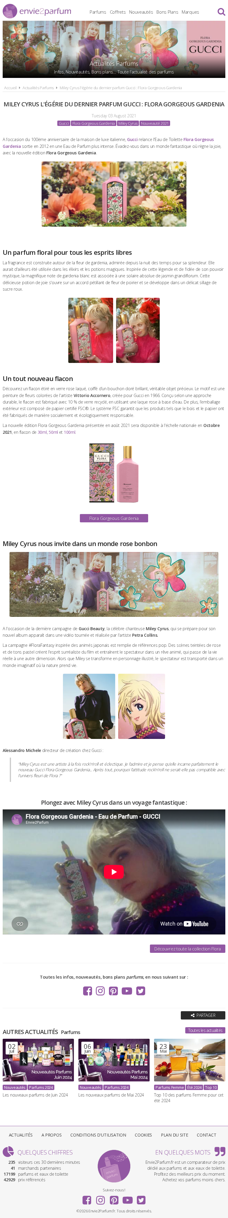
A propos (52, 1135)
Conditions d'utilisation (98, 1135)
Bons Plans (167, 12)
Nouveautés (141, 12)
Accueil (10, 87)
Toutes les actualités (205, 1030)
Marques (190, 12)
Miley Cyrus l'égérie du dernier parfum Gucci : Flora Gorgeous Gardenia (121, 87)
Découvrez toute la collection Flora (187, 949)
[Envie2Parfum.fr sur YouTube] (127, 991)
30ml (42, 432)
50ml (53, 432)
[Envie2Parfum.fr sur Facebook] (87, 991)
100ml (69, 432)
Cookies (143, 1135)
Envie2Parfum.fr (37, 11)
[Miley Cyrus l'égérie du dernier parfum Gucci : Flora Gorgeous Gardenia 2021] (114, 228)
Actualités (21, 1135)
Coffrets (118, 12)
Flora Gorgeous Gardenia (114, 518)
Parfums (98, 12)
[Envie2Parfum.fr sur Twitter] (140, 991)
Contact (206, 1135)
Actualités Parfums (38, 87)
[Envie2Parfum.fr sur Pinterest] (113, 991)
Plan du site (174, 1135)
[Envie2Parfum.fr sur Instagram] (100, 991)
